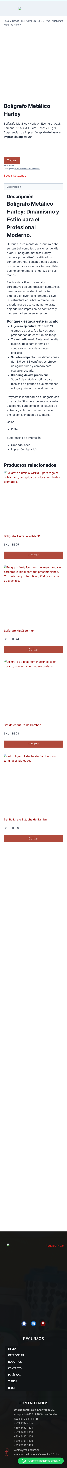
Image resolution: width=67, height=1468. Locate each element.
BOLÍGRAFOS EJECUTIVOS (27, 168)
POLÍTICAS (14, 1374)
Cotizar (12, 160)
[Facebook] (23, 1323)
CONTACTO (15, 1368)
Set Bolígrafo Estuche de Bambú (25, 819)
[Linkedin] (33, 1323)
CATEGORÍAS (16, 1355)
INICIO (12, 1348)
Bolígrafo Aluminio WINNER (22, 536)
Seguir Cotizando (15, 175)
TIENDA (12, 1381)
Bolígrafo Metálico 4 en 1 (20, 630)
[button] (41, 1461)
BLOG (11, 1388)
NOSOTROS (15, 1361)
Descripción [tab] (14, 186)
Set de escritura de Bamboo (22, 725)
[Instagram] (42, 1323)
